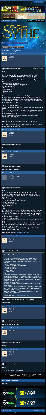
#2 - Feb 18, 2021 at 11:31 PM (11, 129)
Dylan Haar (14, 176)
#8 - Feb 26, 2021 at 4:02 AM (10, 349)
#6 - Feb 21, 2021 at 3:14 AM (10, 306)
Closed (32, 376)
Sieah (11, 57)
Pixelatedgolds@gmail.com (20, 232)
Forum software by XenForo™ (8, 412)
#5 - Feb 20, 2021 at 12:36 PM (11, 236)
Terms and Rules (41, 412)
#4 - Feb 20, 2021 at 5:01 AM (10, 172)
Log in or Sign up (38, 1)
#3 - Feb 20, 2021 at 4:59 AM (10, 151)
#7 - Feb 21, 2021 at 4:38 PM (10, 327)
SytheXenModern (6, 410)
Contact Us (37, 410)
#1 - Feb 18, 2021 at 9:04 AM (10, 53)
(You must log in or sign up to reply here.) (12, 370)
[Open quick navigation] (43, 43)
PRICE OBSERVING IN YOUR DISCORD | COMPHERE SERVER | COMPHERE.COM (23, 374)
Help (42, 410)
